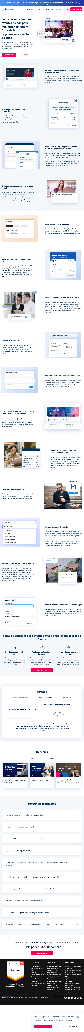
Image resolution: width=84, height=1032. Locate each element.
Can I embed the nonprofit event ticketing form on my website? (28, 913)
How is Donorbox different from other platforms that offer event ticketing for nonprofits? (37, 924)
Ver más (61, 1023)
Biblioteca (34, 985)
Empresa (53, 9)
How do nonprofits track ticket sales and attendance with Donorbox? (30, 889)
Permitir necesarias (60, 1026)
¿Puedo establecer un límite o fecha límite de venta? (24, 839)
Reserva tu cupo (44, 4)
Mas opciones (73, 1026)
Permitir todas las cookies (43, 1026)
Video (52, 758)
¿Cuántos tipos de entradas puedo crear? (20, 827)
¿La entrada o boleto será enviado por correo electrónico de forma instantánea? (33, 877)
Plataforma (29, 9)
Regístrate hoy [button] (42, 953)
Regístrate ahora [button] (76, 9)
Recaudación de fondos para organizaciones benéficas (54, 987)
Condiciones (34, 977)
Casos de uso (51, 962)
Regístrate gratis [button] (9, 55)
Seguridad (34, 981)
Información (35, 962)
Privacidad (34, 979)
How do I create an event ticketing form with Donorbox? (25, 815)
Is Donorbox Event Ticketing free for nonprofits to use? (25, 901)
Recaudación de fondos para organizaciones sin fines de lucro (54, 977)
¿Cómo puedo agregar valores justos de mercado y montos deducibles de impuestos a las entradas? (36, 864)
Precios (38, 9)
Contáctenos (35, 966)
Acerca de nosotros (37, 968)
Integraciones (70, 962)
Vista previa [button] (25, 55)
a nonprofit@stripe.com (58, 728)
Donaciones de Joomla (72, 987)
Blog (32, 758)
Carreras (33, 972)
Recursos (45, 9)
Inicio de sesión (63, 9)
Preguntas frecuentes (37, 974)
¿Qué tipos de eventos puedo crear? (18, 851)
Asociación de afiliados (38, 983)
